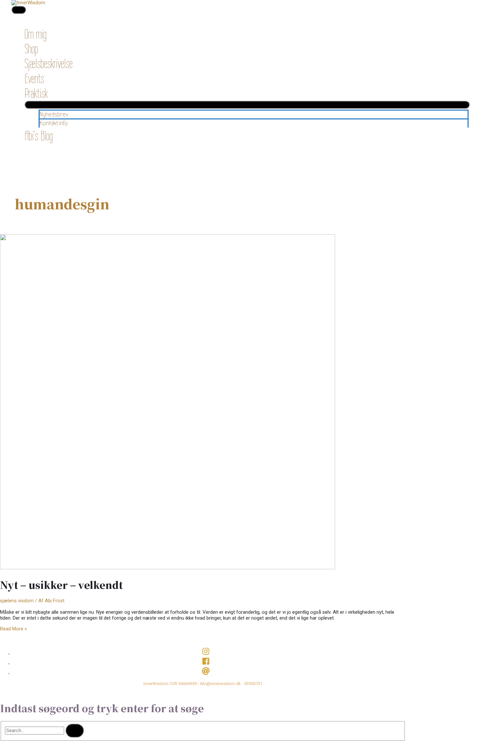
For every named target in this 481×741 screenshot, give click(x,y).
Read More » (13, 629)
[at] (209, 673)
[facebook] (209, 663)
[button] (30, 150)
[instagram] (209, 653)
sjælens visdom (17, 601)
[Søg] (74, 730)
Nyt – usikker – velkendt (61, 584)
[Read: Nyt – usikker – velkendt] (167, 568)
